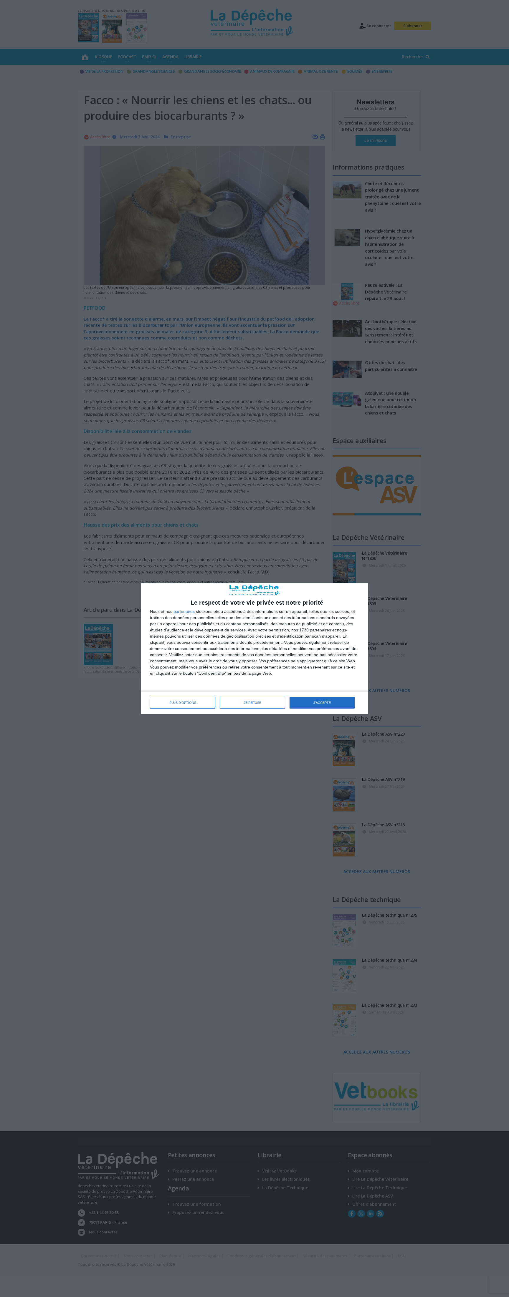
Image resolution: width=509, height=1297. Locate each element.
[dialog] (254, 648)
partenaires (184, 611)
